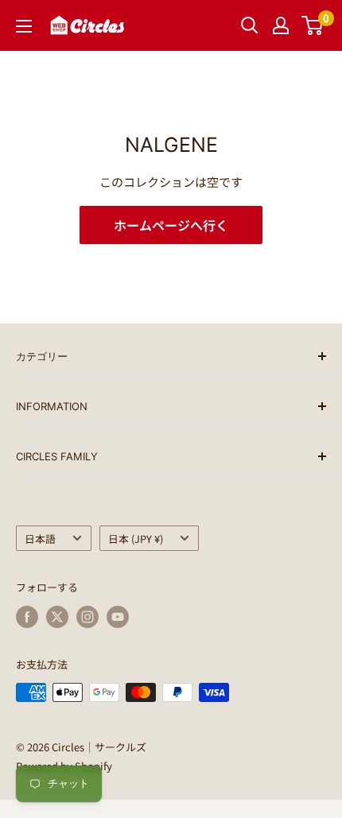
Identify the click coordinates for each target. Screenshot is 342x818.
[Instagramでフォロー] (87, 617)
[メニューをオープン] (24, 26)
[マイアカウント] (281, 25)
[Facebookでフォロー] (27, 617)
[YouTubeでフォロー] (118, 617)
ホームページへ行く (171, 225)
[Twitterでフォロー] (57, 617)
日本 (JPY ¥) (135, 538)
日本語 (40, 538)
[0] (313, 25)
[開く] (249, 25)
